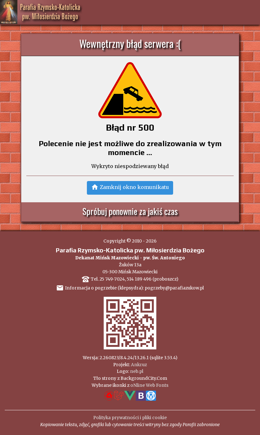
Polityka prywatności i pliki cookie (130, 417)
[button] (130, 188)
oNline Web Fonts (149, 385)
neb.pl (136, 371)
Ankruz (139, 364)
